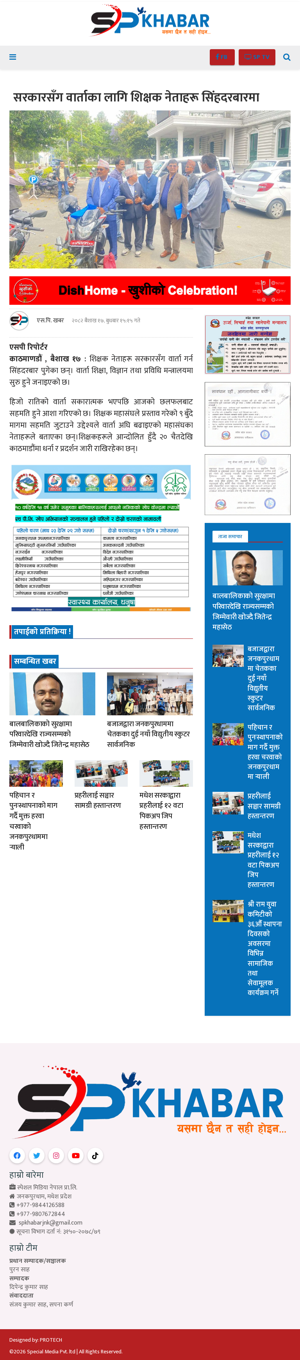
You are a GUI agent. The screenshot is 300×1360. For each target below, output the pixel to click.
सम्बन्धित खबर (35, 661)
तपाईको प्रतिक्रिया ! (42, 631)
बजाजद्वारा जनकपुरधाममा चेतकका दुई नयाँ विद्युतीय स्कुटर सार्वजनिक (148, 734)
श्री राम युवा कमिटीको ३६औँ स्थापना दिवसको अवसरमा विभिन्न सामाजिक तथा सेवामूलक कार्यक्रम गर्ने (265, 949)
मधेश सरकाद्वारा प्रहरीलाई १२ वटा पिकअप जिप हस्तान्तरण (161, 811)
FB (224, 57)
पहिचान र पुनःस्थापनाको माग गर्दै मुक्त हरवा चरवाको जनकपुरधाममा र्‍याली (33, 821)
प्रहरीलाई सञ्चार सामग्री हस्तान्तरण (98, 800)
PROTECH (51, 1339)
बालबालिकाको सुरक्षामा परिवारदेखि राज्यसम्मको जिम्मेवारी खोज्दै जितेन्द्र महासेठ (49, 734)
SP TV (261, 57)
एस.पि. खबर (50, 321)
